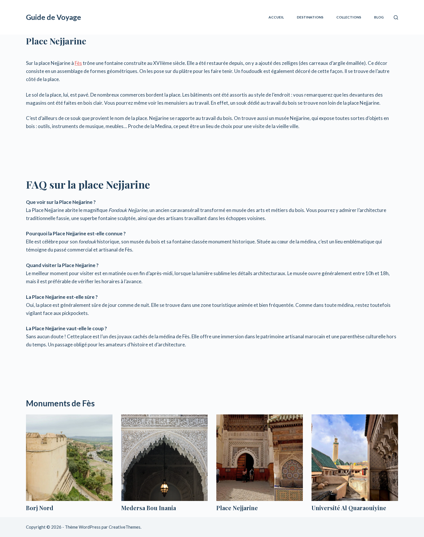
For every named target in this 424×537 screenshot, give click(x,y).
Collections (348, 17)
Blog (379, 17)
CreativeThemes (124, 527)
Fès (78, 63)
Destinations (310, 17)
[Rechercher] (396, 17)
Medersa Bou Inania (148, 508)
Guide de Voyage (53, 17)
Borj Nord (39, 508)
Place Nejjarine (237, 508)
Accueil (276, 17)
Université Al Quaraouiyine (349, 508)
